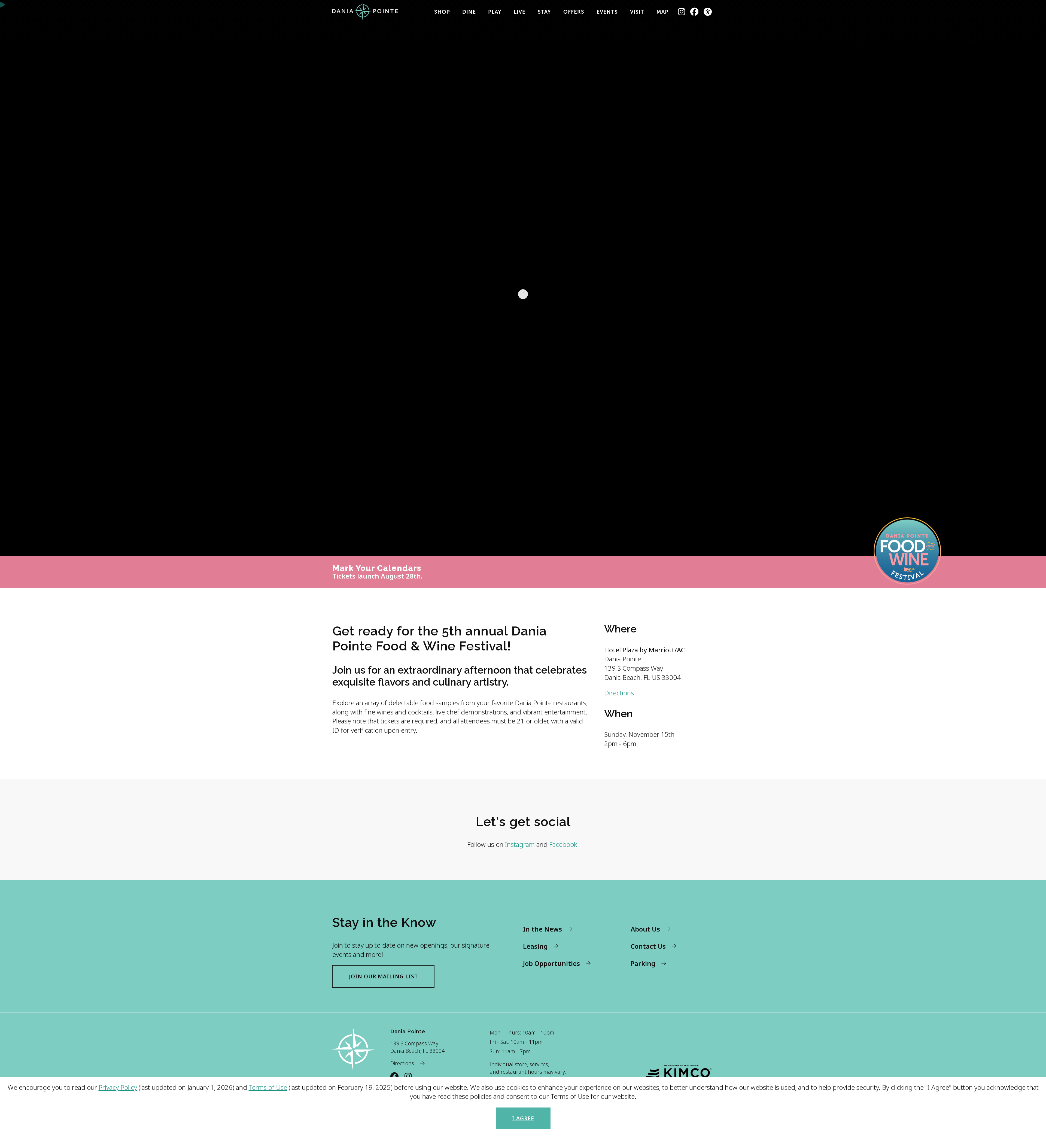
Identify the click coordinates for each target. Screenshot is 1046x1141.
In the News (542, 928)
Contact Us (648, 946)
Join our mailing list (383, 976)
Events (607, 12)
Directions (619, 692)
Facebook (563, 844)
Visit (637, 12)
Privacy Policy (118, 1087)
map (662, 12)
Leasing (535, 946)
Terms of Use (268, 1087)
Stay (544, 12)
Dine (469, 12)
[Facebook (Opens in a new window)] (694, 12)
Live (519, 12)
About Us (645, 928)
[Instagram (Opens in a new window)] (681, 12)
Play (494, 12)
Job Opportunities (551, 963)
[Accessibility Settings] (708, 12)
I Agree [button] (523, 1118)
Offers (573, 12)
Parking (643, 963)
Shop (442, 12)
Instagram (520, 844)
